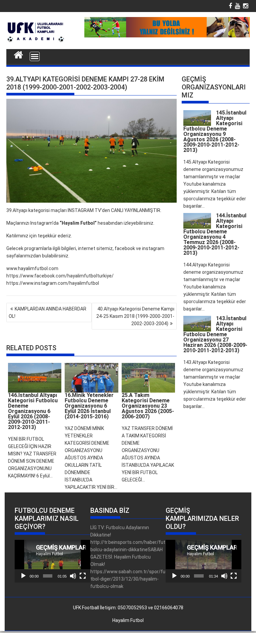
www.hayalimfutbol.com (32, 268)
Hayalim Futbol (128, 620)
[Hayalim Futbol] (18, 54)
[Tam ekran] (82, 576)
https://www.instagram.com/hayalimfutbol (52, 283)
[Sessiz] (73, 576)
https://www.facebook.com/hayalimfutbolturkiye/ (60, 275)
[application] (52, 561)
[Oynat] (23, 576)
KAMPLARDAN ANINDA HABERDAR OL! (47, 312)
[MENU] (35, 56)
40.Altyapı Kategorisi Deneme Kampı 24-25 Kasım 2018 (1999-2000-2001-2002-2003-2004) (135, 316)
